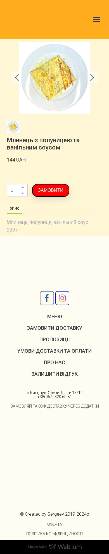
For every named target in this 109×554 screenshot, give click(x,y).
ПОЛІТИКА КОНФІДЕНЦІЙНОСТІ (54, 534)
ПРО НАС (54, 362)
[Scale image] (30, 430)
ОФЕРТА (54, 524)
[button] (22, 187)
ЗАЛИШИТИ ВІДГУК (54, 374)
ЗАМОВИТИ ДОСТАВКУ (54, 328)
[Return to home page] (35, 19)
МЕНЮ (54, 316)
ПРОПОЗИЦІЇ (54, 339)
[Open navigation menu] (96, 19)
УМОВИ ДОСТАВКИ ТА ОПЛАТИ (54, 351)
